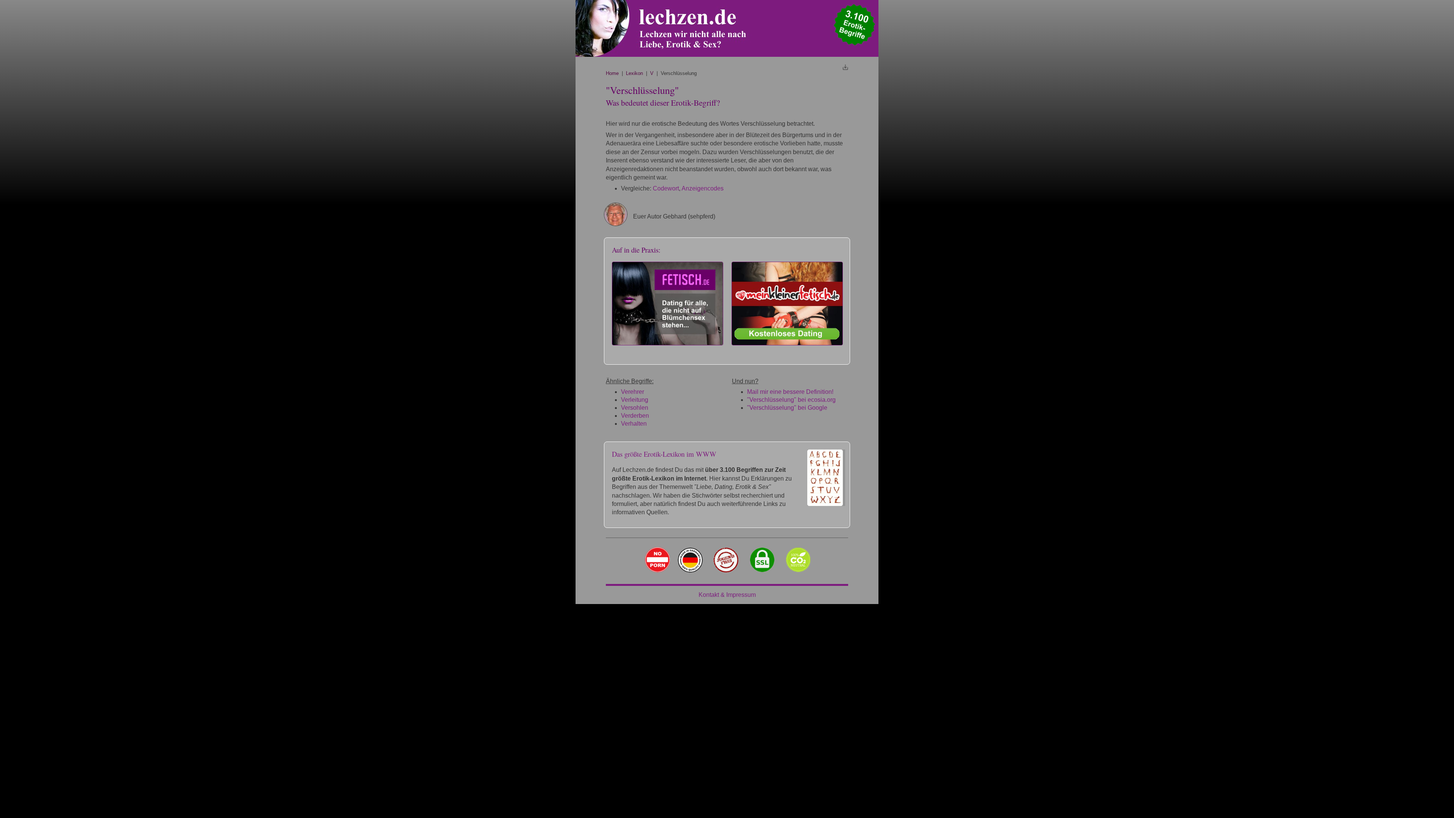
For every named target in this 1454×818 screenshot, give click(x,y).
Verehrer (632, 392)
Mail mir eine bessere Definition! (790, 392)
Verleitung (634, 400)
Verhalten (634, 423)
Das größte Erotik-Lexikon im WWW (664, 454)
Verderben (635, 415)
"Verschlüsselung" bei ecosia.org (791, 400)
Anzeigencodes (703, 188)
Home (612, 73)
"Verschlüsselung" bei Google (787, 407)
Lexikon (634, 73)
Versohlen (634, 407)
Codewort (666, 188)
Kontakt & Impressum (727, 595)
